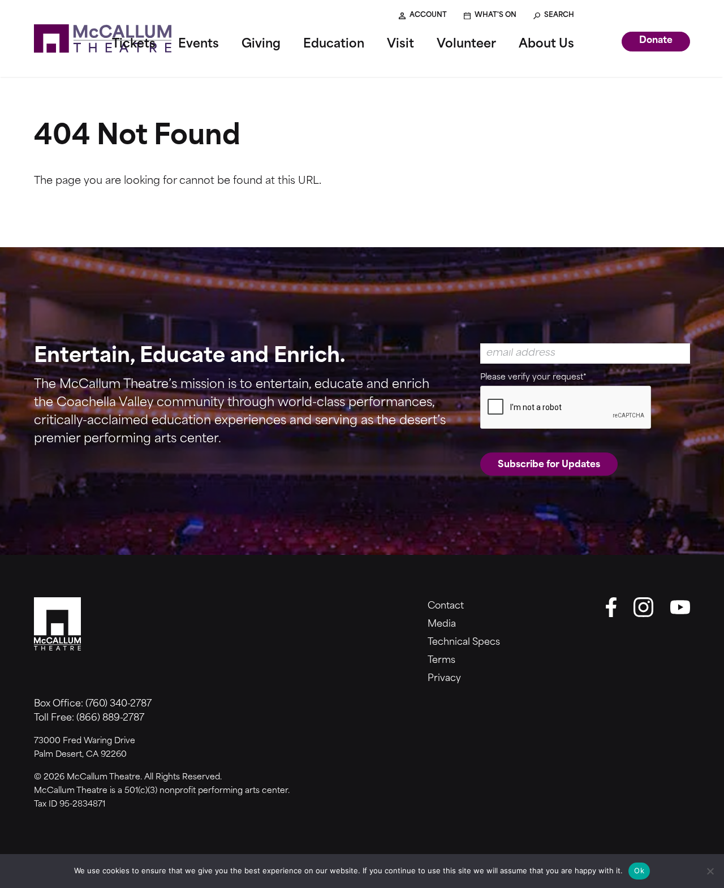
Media (442, 624)
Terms (441, 660)
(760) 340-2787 (118, 704)
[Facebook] (611, 607)
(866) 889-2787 (110, 718)
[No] (710, 871)
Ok (639, 870)
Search (559, 15)
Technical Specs (464, 642)
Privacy (444, 678)
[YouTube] (680, 607)
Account (428, 15)
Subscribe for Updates (549, 464)
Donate (656, 40)
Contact (446, 606)
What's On (495, 15)
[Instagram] (643, 607)
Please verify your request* (533, 377)
